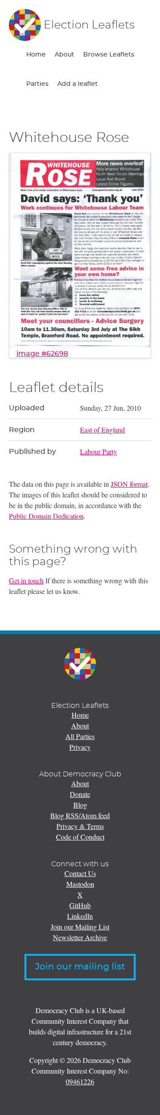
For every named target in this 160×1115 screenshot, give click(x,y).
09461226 (80, 1081)
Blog (80, 804)
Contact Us (80, 873)
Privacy (80, 746)
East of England (102, 429)
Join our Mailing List (80, 926)
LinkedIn (80, 916)
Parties (37, 84)
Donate (80, 794)
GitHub (80, 905)
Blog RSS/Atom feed (80, 815)
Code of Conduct (80, 836)
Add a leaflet (77, 84)
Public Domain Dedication (46, 516)
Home (36, 55)
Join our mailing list (80, 966)
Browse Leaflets (108, 55)
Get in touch (26, 580)
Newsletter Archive (80, 937)
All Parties (80, 736)
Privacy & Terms (80, 826)
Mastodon (80, 884)
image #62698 (42, 353)
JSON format (129, 484)
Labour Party (98, 451)
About (64, 55)
